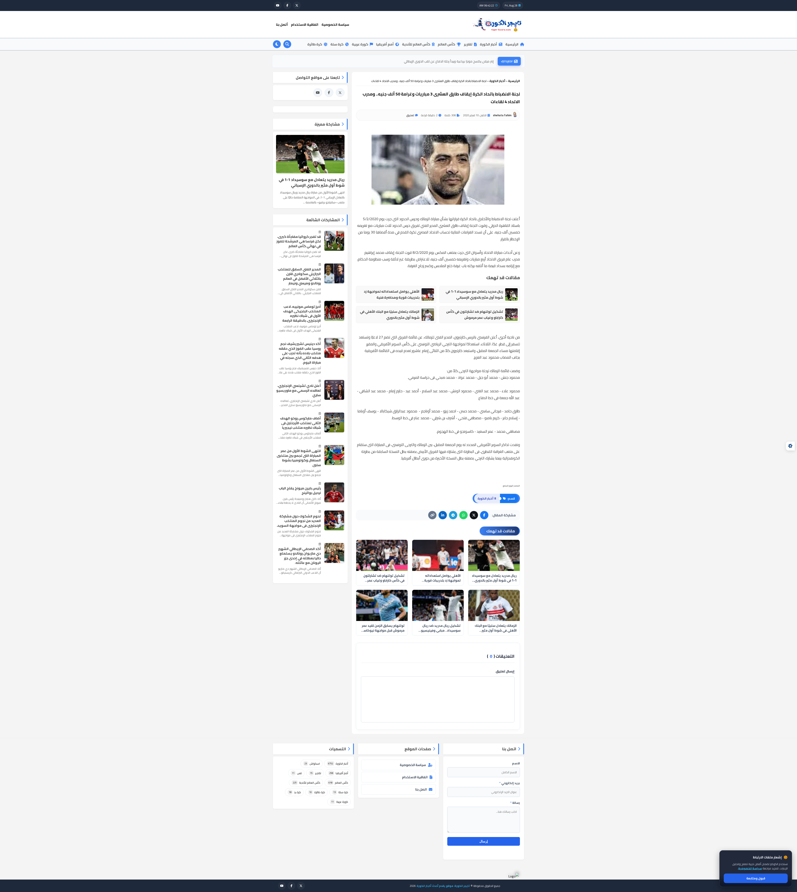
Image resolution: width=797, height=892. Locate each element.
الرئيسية (511, 44)
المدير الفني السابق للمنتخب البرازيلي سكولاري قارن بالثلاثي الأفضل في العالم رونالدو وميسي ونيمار (299, 276)
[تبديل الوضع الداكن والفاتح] (277, 44)
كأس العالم (446, 44)
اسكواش (312, 763)
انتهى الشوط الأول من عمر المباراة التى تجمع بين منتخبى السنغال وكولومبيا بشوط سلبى (299, 457)
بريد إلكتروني (509, 783)
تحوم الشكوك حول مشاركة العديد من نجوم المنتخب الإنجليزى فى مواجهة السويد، (299, 521)
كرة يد (295, 792)
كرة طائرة (314, 44)
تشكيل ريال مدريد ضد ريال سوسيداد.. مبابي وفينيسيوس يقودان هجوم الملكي (439, 628)
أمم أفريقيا (385, 44)
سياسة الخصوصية (335, 24)
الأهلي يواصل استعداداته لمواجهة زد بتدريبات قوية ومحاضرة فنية (391, 294)
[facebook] (287, 5)
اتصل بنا (421, 789)
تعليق (410, 115)
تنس (297, 773)
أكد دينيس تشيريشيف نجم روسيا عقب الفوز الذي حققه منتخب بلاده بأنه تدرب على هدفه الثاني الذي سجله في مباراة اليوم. (300, 353)
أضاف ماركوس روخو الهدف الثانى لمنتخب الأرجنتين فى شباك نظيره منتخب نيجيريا (300, 423)
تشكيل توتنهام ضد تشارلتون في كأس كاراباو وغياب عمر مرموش (474, 315)
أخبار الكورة (488, 44)
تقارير (468, 44)
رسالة (515, 802)
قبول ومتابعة (755, 878)
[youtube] (277, 5)
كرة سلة (336, 44)
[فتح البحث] (287, 44)
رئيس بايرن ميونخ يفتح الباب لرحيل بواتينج (300, 490)
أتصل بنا (282, 24)
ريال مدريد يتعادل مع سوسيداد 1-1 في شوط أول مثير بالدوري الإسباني (474, 294)
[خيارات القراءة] (790, 446)
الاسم (516, 763)
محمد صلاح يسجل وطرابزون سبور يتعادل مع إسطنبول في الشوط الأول (448, 61)
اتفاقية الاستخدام (304, 24)
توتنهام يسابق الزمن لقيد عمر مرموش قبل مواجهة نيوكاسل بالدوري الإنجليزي (383, 628)
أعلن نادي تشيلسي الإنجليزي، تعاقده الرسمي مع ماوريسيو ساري (298, 390)
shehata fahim (502, 115)
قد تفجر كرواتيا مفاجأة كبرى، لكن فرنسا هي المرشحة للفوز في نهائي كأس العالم (298, 241)
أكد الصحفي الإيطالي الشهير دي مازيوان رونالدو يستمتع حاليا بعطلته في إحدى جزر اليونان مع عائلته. (299, 555)
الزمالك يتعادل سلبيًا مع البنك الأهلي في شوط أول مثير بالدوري (389, 315)
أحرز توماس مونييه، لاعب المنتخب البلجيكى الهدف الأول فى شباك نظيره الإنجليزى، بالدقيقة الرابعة (301, 313)
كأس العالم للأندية (416, 44)
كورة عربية (360, 44)
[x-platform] (297, 5)
